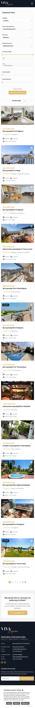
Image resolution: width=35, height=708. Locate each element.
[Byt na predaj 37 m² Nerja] (17, 154)
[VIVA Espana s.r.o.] (7, 4)
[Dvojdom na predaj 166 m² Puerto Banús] (17, 429)
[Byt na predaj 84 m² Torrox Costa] (17, 547)
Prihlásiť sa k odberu (26, 678)
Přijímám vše (25, 703)
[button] (17, 21)
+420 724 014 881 (17, 659)
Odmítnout (16, 703)
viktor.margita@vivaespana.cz (20, 657)
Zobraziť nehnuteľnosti (17, 92)
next (23, 582)
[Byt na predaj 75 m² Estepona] (17, 115)
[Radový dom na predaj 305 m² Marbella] (17, 390)
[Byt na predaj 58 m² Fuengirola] (17, 508)
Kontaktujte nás (19, 613)
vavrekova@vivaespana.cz (20, 649)
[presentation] (3, 115)
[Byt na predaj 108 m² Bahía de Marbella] (17, 469)
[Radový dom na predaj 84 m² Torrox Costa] (17, 233)
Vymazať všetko (17, 89)
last (25, 582)
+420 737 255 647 (17, 651)
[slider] (2, 54)
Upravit (9, 703)
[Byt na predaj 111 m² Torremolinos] (17, 351)
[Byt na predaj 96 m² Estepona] (17, 311)
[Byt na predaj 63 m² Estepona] (17, 194)
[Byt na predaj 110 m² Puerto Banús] (17, 272)
